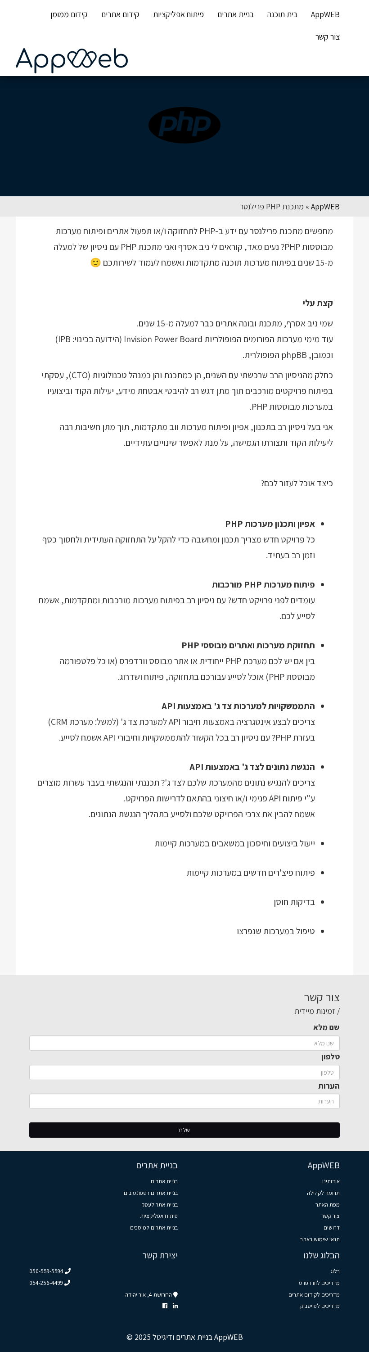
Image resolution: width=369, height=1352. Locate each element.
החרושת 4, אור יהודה (149, 1294)
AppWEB (325, 14)
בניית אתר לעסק (159, 1204)
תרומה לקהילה (323, 1193)
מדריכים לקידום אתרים (314, 1294)
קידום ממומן (69, 14)
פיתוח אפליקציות (178, 14)
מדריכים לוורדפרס (319, 1283)
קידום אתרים (120, 14)
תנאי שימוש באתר (320, 1239)
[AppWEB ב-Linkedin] (175, 1306)
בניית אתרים (235, 14)
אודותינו (331, 1181)
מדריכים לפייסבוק (320, 1306)
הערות (329, 1086)
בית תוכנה (282, 14)
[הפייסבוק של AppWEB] (164, 1306)
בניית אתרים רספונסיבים (151, 1193)
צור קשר (327, 37)
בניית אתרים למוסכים (154, 1227)
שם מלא (326, 1027)
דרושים (332, 1227)
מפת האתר (327, 1204)
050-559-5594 (47, 1271)
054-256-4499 (46, 1283)
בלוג (335, 1271)
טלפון (330, 1056)
